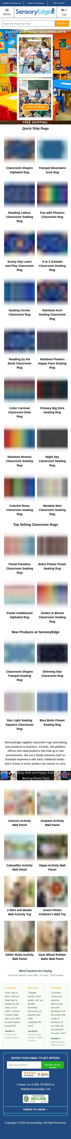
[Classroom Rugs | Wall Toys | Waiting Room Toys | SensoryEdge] (35, 12)
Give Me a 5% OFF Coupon (52, 1066)
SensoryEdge (34, 1122)
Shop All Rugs (35, 107)
